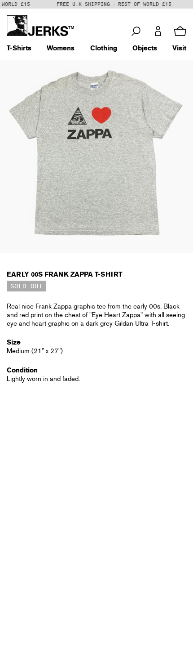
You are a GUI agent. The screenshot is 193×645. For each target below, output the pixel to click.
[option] (96, 156)
